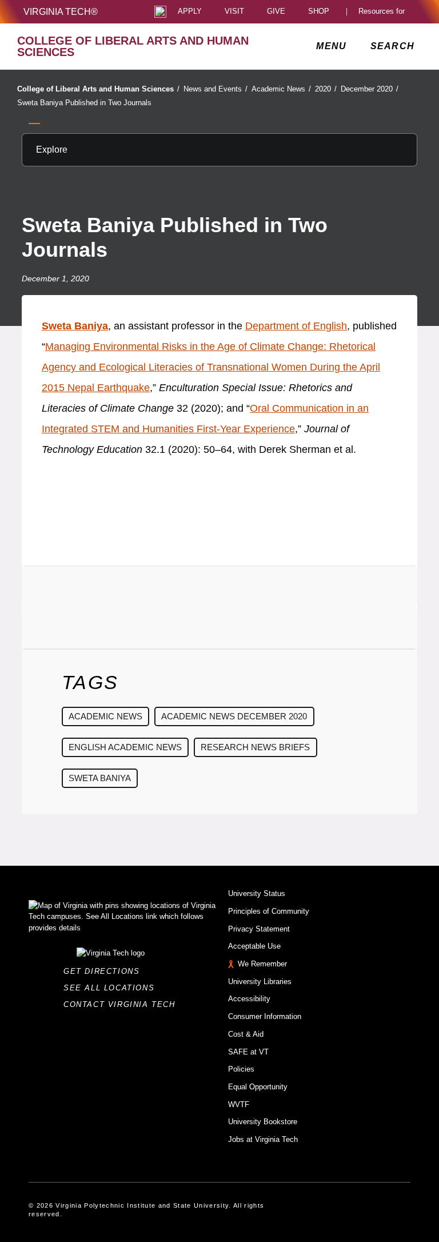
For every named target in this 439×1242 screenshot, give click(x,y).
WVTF (238, 1104)
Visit (234, 11)
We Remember (262, 964)
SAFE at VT (248, 1052)
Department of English (296, 326)
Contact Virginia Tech (122, 1004)
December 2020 (369, 89)
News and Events (215, 89)
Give (276, 11)
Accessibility (249, 998)
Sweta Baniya (75, 326)
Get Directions (104, 971)
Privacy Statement (259, 929)
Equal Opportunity (258, 1086)
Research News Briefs (255, 747)
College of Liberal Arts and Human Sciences (98, 89)
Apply (190, 11)
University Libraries (260, 981)
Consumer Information (264, 1016)
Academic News (281, 89)
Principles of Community (268, 911)
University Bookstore (262, 1121)
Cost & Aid (246, 1034)
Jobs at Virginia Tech (263, 1139)
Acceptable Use (254, 946)
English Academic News (125, 747)
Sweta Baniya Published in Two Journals (84, 102)
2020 (326, 89)
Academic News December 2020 (234, 716)
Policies (241, 1069)
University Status (256, 893)
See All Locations (112, 988)
